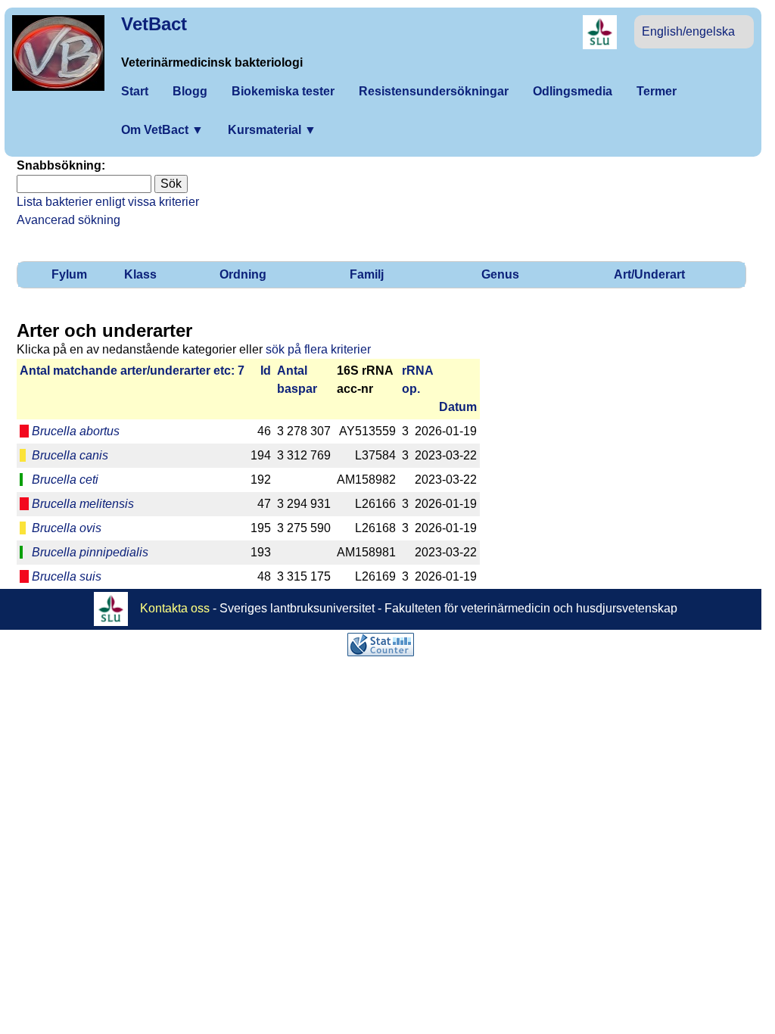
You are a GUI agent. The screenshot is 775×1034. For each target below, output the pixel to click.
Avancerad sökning (68, 219)
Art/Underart (649, 274)
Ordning (242, 274)
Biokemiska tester (283, 91)
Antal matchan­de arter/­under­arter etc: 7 (132, 370)
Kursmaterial (272, 129)
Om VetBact (162, 129)
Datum (458, 406)
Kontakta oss (175, 607)
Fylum (69, 274)
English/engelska (688, 31)
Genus (500, 274)
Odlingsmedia (572, 91)
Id (265, 370)
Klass (140, 274)
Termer (656, 91)
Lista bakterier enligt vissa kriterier (108, 201)
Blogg (190, 91)
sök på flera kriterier (318, 349)
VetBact (154, 24)
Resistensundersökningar (434, 91)
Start (134, 91)
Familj (367, 274)
